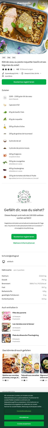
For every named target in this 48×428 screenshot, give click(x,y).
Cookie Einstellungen (24, 411)
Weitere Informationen (24, 243)
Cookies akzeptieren (24, 424)
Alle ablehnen (24, 417)
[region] (24, 410)
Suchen (44, 5)
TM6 (8, 57)
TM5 (13, 57)
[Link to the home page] (24, 4)
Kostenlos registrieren (24, 82)
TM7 (3, 57)
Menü (4, 5)
